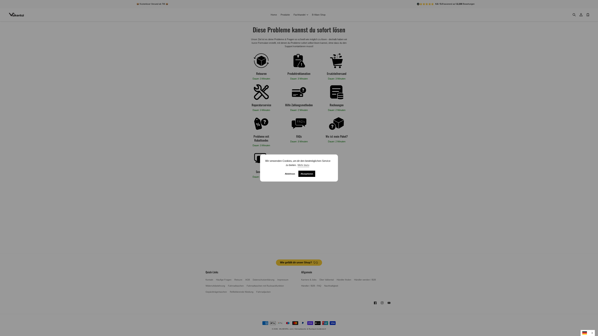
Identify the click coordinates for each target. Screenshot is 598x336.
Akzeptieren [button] (307, 174)
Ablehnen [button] (290, 174)
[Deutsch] (588, 333)
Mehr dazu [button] (303, 165)
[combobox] (588, 333)
